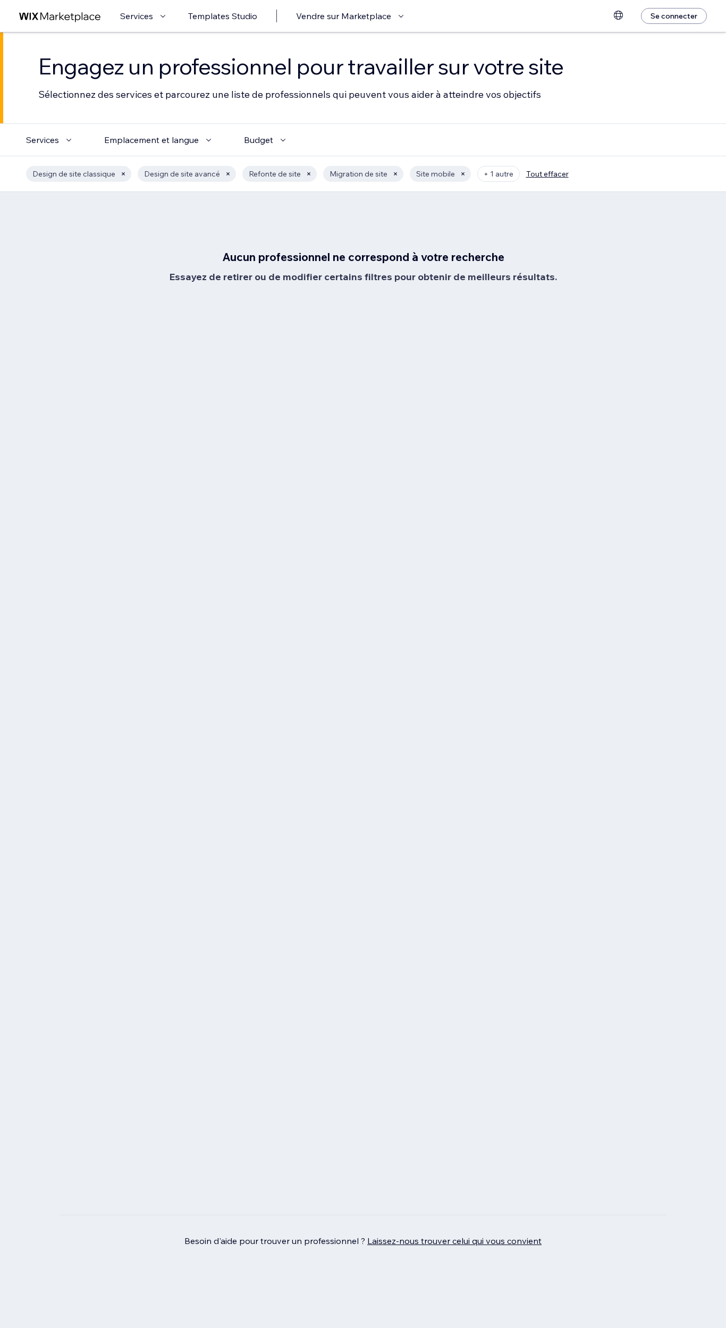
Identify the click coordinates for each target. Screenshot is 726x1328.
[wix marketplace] (60, 16)
